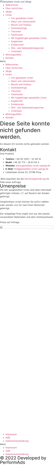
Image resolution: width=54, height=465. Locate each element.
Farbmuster (17, 34)
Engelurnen (17, 41)
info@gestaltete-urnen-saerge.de (31, 168)
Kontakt (10, 58)
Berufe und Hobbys (21, 24)
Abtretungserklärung (35, 178)
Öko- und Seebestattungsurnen (27, 48)
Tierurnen (16, 31)
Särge (9, 11)
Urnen (9, 15)
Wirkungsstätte (13, 54)
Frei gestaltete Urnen (22, 18)
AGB (8, 437)
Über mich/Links (14, 8)
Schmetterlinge (19, 28)
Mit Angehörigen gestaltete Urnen (29, 38)
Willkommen (12, 5)
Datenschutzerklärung (17, 440)
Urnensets (16, 51)
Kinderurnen (17, 44)
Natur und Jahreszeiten (23, 21)
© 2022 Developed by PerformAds (23, 460)
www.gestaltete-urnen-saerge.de (33, 165)
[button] (27, 444)
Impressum (11, 434)
